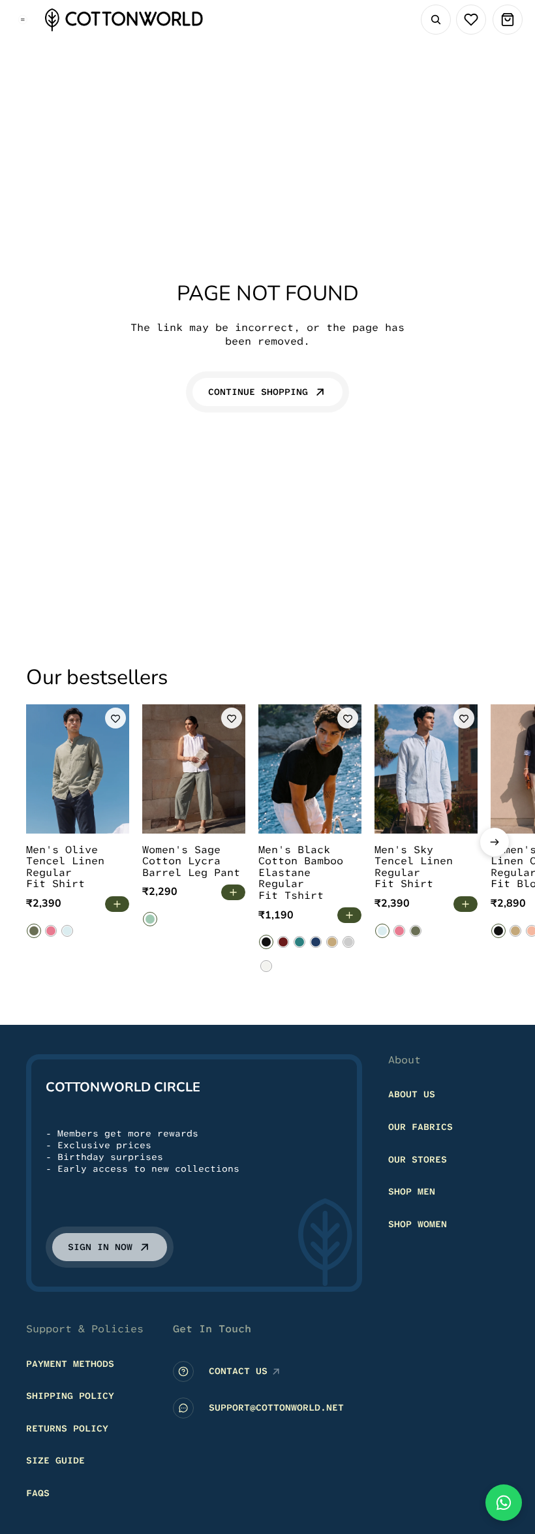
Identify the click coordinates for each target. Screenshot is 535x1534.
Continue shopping (258, 392)
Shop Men (411, 1192)
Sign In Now (100, 1247)
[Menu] (23, 20)
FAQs (38, 1493)
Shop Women (417, 1224)
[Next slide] (494, 842)
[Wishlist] (471, 20)
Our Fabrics (420, 1127)
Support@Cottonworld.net (276, 1408)
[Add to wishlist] (115, 718)
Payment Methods (70, 1364)
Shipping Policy (70, 1396)
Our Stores (417, 1159)
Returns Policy (67, 1428)
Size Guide (55, 1461)
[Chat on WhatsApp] (503, 1502)
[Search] (436, 20)
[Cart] (508, 20)
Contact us (238, 1371)
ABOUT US (411, 1095)
